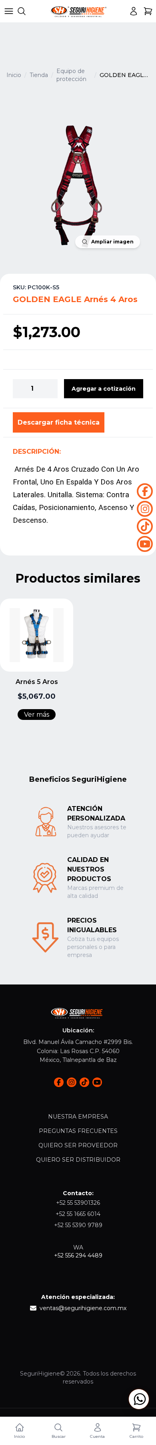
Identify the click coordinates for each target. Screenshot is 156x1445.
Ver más (36, 714)
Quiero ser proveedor (78, 1145)
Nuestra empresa (78, 1116)
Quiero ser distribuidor (78, 1159)
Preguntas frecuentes (78, 1131)
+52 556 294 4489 (78, 1255)
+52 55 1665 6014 (78, 1214)
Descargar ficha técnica (59, 422)
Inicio (13, 75)
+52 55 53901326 (78, 1202)
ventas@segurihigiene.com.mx (83, 1308)
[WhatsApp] (139, 1399)
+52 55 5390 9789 (78, 1225)
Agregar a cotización (104, 388)
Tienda (39, 75)
